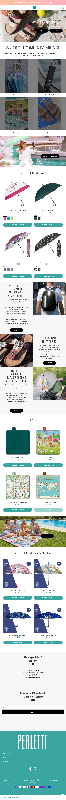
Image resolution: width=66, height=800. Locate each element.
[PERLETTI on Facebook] (30, 769)
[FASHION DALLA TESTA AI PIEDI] (16, 350)
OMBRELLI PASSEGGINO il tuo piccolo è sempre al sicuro (16, 375)
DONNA (42, 30)
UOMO (56, 30)
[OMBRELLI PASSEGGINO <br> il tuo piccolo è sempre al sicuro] (49, 383)
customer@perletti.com (33, 677)
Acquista (16, 330)
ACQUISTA (49, 363)
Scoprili (47, 535)
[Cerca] (57, 8)
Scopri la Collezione (50, 156)
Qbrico (39, 779)
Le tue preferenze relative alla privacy (40, 797)
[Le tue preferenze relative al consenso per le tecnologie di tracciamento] (63, 797)
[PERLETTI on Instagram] (35, 769)
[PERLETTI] (33, 7)
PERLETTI (30, 779)
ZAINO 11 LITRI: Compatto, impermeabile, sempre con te (16, 290)
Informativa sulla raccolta (12, 797)
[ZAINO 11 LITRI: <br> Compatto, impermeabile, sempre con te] (49, 298)
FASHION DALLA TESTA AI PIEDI (49, 339)
